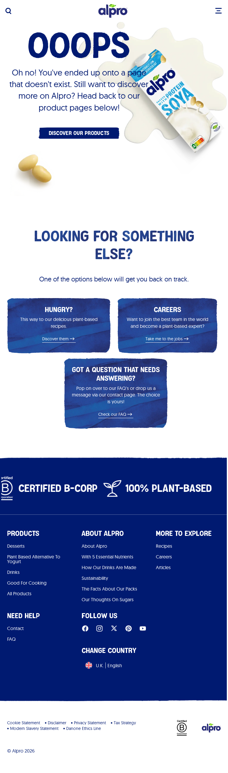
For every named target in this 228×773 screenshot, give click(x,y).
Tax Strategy (125, 722)
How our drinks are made (109, 567)
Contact (15, 628)
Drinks (13, 572)
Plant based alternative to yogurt (33, 559)
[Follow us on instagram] (99, 628)
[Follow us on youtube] (142, 628)
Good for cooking (27, 582)
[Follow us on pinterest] (128, 628)
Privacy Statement (90, 722)
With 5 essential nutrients (107, 556)
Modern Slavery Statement (34, 728)
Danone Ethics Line (83, 728)
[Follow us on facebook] (85, 628)
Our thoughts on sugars (108, 599)
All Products (19, 593)
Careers (164, 556)
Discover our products (79, 133)
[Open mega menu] (218, 10)
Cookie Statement (23, 722)
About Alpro (94, 546)
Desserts (16, 546)
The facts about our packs (109, 588)
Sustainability (95, 578)
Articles (163, 567)
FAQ (11, 639)
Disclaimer (57, 722)
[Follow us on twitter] (114, 628)
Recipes (164, 546)
